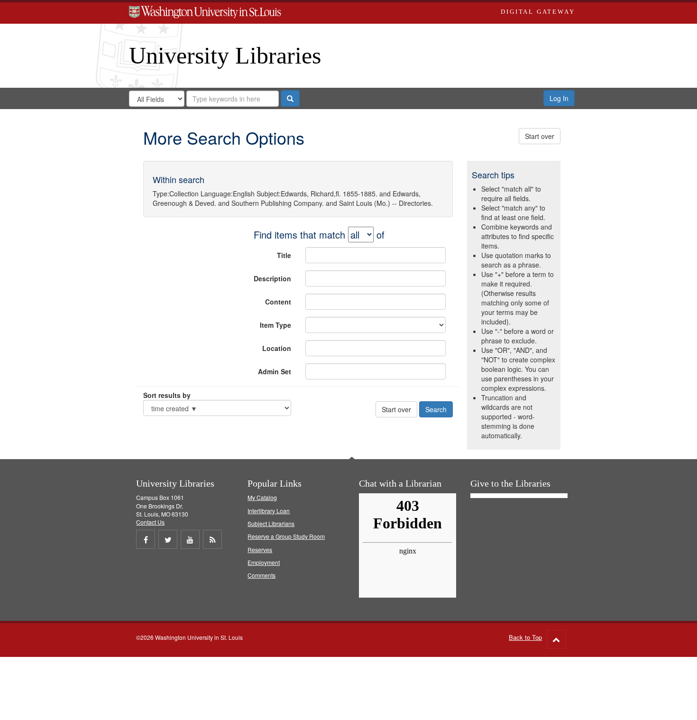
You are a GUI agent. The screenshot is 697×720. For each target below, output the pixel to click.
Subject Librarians (271, 523)
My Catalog (262, 497)
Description (272, 278)
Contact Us (150, 522)
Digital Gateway (538, 11)
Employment (264, 562)
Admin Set (274, 371)
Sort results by (167, 395)
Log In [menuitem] (559, 98)
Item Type (275, 325)
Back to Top (525, 637)
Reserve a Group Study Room (286, 536)
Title (284, 255)
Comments (261, 575)
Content (278, 301)
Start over (539, 136)
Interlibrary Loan (269, 511)
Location (276, 348)
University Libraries (225, 55)
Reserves (260, 549)
